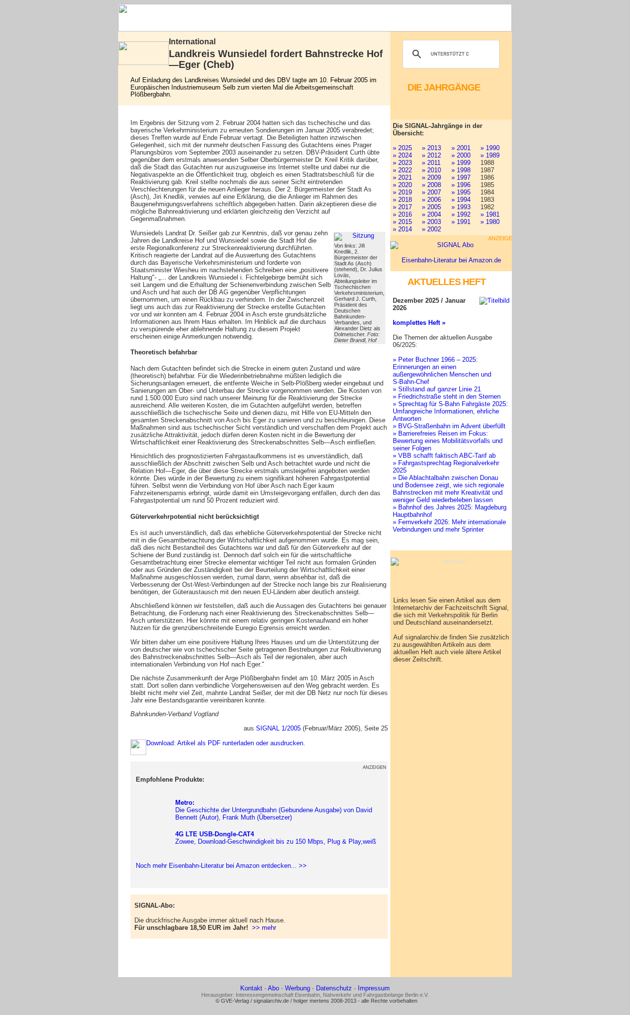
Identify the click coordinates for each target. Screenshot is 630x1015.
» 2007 (431, 192)
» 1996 (461, 185)
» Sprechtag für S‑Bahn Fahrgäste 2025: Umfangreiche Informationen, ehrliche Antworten (450, 411)
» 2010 (431, 170)
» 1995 (461, 192)
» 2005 (431, 207)
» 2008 (431, 185)
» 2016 (402, 214)
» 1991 (461, 221)
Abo (273, 988)
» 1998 (461, 170)
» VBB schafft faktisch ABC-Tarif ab (444, 455)
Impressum (374, 988)
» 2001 (461, 148)
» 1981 (490, 214)
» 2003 (431, 221)
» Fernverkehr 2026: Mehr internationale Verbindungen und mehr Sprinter (449, 525)
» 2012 (431, 155)
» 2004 (431, 214)
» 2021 (402, 177)
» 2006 (431, 199)
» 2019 (402, 192)
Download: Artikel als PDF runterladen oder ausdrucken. (225, 743)
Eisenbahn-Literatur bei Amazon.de (451, 260)
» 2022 (402, 170)
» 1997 (461, 177)
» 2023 (402, 162)
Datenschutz (334, 988)
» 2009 (431, 177)
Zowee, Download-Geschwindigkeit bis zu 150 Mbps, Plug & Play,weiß (275, 837)
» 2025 (402, 148)
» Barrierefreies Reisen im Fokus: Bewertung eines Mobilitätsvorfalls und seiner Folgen (448, 441)
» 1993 (461, 207)
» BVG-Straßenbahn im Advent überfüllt (449, 426)
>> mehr (264, 927)
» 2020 (402, 185)
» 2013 (431, 148)
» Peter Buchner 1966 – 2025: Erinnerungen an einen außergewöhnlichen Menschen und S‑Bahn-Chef (442, 370)
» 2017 (402, 207)
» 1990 (490, 148)
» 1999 (461, 162)
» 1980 (490, 221)
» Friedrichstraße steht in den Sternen (447, 396)
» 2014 (402, 229)
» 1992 (461, 214)
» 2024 (402, 155)
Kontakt (251, 988)
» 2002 (431, 229)
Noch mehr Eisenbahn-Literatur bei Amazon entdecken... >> (219, 865)
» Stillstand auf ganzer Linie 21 (437, 389)
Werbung (297, 988)
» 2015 (402, 221)
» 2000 (461, 155)
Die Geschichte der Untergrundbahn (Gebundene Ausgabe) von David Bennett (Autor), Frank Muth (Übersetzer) (273, 810)
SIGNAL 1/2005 (278, 728)
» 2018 (402, 199)
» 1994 (461, 199)
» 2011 (431, 162)
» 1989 (490, 155)
